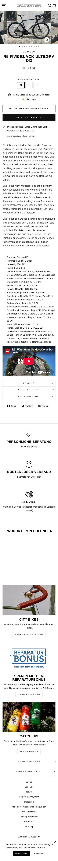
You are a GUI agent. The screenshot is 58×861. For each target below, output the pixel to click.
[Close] (55, 841)
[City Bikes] (29, 600)
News (29, 792)
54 (29, 85)
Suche (29, 782)
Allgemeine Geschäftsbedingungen (29, 807)
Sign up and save (28, 771)
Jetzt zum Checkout (29, 117)
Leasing (29, 383)
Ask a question (29, 396)
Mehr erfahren (29, 695)
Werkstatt (29, 822)
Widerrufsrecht (29, 812)
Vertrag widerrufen (29, 817)
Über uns (29, 787)
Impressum (29, 802)
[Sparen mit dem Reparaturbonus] (29, 657)
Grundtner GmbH (28, 762)
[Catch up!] (29, 717)
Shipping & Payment (29, 797)
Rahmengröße (29, 79)
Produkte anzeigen (29, 634)
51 (21, 85)
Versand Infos (29, 390)
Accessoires (29, 751)
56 (37, 85)
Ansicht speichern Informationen (21, 136)
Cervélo (29, 52)
